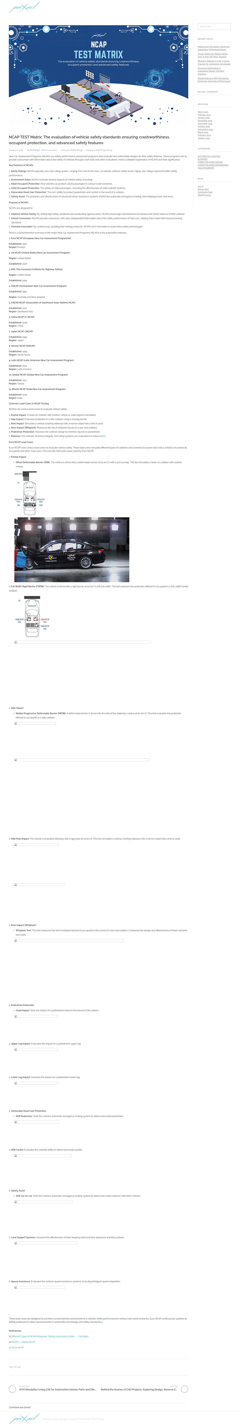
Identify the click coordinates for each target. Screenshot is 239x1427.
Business (202, 159)
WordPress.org (204, 195)
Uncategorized (206, 168)
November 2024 (205, 123)
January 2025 (204, 118)
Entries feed (203, 189)
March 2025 (203, 112)
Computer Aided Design (72, 150)
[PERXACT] (24, 7)
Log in (200, 186)
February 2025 (204, 115)
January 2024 (204, 138)
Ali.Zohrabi (35, 150)
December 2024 (205, 121)
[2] (104, 436)
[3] (101, 1322)
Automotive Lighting (209, 156)
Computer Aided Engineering (99, 150)
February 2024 (204, 135)
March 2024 (203, 132)
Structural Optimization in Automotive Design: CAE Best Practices (211, 71)
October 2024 (204, 126)
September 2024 (205, 129)
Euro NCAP (18, 1347)
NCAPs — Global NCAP (23, 1342)
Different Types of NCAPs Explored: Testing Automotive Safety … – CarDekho (50, 1336)
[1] (102, 436)
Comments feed (205, 192)
